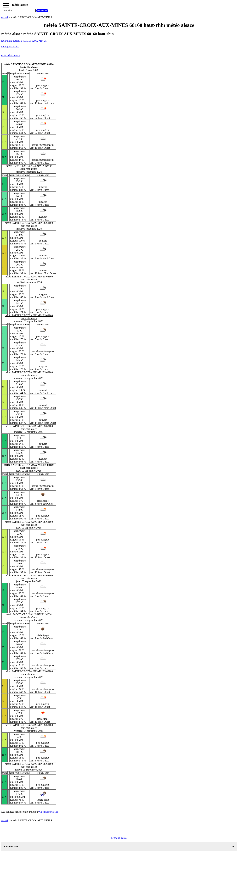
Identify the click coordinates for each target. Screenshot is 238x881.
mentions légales (119, 838)
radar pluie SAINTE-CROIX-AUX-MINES (24, 40)
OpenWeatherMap (48, 811)
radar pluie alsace (10, 46)
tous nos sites (11, 846)
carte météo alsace (10, 55)
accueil (4, 17)
